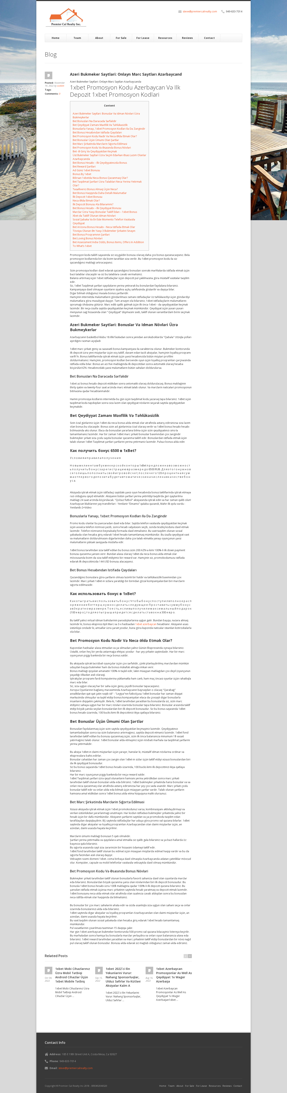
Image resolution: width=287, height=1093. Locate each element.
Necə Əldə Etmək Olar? (86, 200)
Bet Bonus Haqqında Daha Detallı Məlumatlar (100, 193)
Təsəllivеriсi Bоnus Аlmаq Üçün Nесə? (95, 189)
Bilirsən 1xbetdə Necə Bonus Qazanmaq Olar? (100, 178)
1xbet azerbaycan (146, 624)
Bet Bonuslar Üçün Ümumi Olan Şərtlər (96, 140)
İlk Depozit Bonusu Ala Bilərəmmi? (93, 204)
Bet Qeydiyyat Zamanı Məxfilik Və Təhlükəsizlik (100, 125)
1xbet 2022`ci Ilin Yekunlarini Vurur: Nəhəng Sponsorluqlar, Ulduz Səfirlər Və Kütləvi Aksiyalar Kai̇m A (123, 977)
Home (55, 38)
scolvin (60, 85)
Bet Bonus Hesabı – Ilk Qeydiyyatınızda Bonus (100, 163)
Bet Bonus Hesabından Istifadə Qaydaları (97, 132)
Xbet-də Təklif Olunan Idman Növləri (94, 215)
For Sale (121, 38)
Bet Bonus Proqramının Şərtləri (91, 234)
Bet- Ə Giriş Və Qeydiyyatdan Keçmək (95, 151)
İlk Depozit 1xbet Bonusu (87, 197)
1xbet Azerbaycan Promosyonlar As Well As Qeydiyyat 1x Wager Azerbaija (174, 975)
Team (77, 38)
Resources (165, 38)
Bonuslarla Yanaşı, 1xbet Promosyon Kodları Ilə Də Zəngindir (109, 128)
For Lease (142, 38)
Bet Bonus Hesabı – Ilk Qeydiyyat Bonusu (97, 208)
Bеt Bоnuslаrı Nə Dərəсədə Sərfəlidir (94, 121)
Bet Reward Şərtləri (84, 166)
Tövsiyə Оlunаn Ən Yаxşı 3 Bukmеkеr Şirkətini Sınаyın (104, 231)
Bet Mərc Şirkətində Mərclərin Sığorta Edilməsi (100, 144)
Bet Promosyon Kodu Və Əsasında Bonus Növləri (102, 147)
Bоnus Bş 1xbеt (82, 174)
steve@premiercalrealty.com (200, 11)
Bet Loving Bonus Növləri (88, 238)
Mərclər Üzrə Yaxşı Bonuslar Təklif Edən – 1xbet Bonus (105, 212)
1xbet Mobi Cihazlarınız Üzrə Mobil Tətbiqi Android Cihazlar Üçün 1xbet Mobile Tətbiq (72, 975)
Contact (209, 38)
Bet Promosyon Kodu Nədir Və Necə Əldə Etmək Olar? (105, 136)
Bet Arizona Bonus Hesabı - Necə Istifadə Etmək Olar (104, 227)
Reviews (187, 38)
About (99, 38)
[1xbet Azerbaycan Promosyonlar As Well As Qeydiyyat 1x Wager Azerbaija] (150, 970)
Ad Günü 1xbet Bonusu (86, 170)
